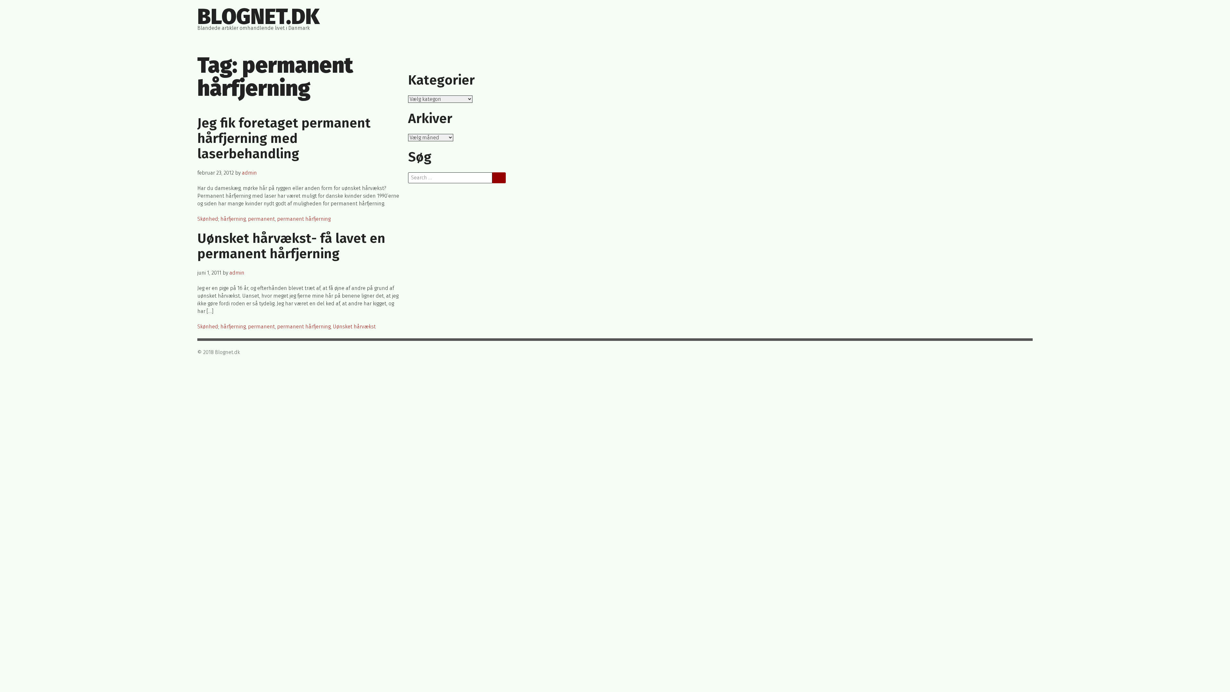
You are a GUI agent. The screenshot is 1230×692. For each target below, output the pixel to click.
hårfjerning (233, 219)
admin (249, 173)
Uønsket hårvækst (354, 327)
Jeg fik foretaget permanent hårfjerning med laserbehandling (284, 138)
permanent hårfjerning (304, 219)
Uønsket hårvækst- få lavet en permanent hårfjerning (291, 246)
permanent (261, 219)
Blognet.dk (258, 17)
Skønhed (207, 219)
